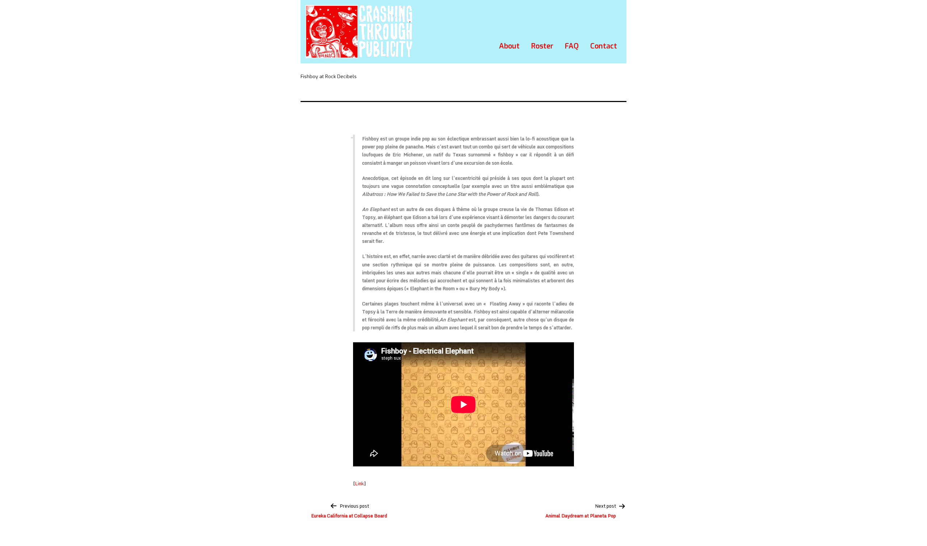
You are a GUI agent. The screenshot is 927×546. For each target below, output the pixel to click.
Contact (603, 46)
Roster (542, 46)
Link (359, 483)
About (509, 46)
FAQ (572, 46)
